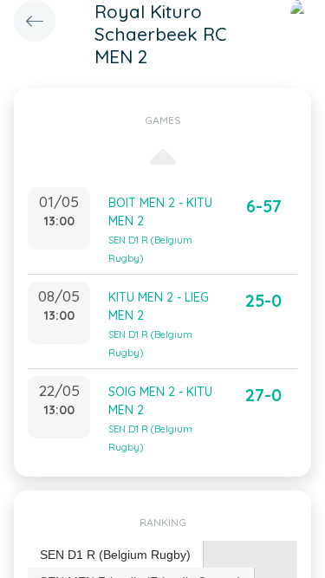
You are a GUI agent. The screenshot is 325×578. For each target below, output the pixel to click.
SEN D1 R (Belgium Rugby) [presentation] (115, 555)
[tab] (116, 555)
